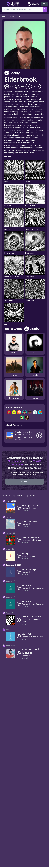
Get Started (25, 482)
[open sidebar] (4, 4)
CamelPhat (26, 619)
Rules (28, 435)
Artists (12, 16)
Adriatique (26, 540)
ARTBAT (25, 621)
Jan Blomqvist (38, 588)
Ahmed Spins (38, 636)
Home (4, 16)
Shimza (25, 556)
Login (44, 4)
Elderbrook (21, 16)
